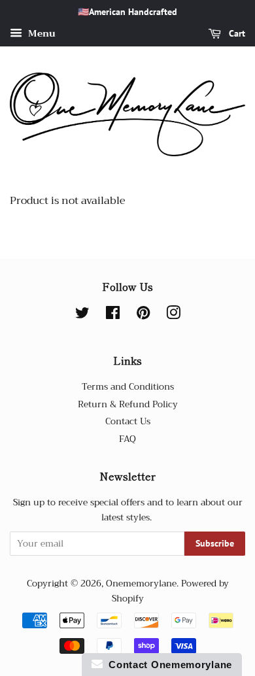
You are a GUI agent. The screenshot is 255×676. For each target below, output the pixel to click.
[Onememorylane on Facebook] (112, 315)
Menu (41, 33)
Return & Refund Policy (128, 404)
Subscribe (215, 543)
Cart (235, 33)
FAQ (127, 439)
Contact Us (127, 421)
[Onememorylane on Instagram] (173, 315)
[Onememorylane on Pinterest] (143, 315)
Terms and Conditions (128, 386)
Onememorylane (141, 583)
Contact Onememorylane (167, 664)
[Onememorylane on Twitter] (82, 315)
